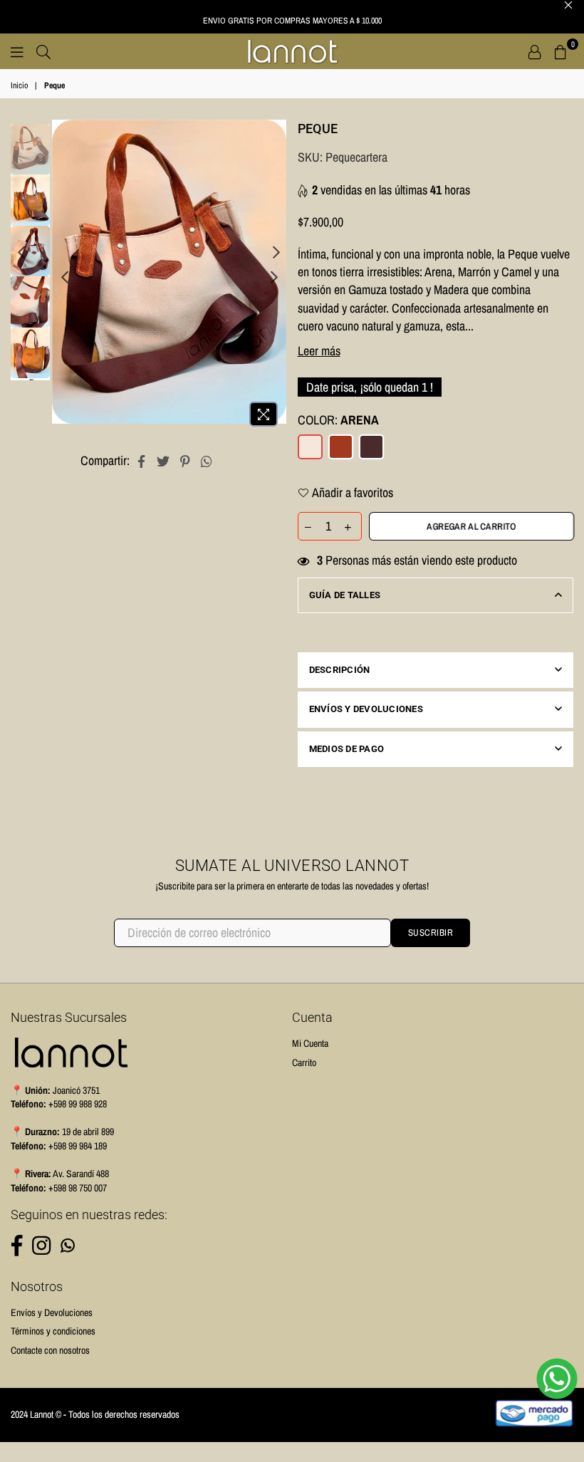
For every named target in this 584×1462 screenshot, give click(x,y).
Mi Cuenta (310, 1043)
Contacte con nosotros (50, 1350)
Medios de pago (347, 748)
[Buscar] (43, 51)
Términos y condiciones (53, 1331)
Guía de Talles (345, 595)
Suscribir (431, 932)
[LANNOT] (292, 51)
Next (274, 276)
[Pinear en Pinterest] (185, 460)
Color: (338, 420)
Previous (64, 276)
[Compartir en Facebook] (141, 460)
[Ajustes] (535, 51)
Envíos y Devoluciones (366, 709)
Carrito (304, 1062)
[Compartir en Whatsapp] (207, 460)
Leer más (319, 351)
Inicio (19, 85)
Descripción (339, 669)
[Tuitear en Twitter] (163, 460)
